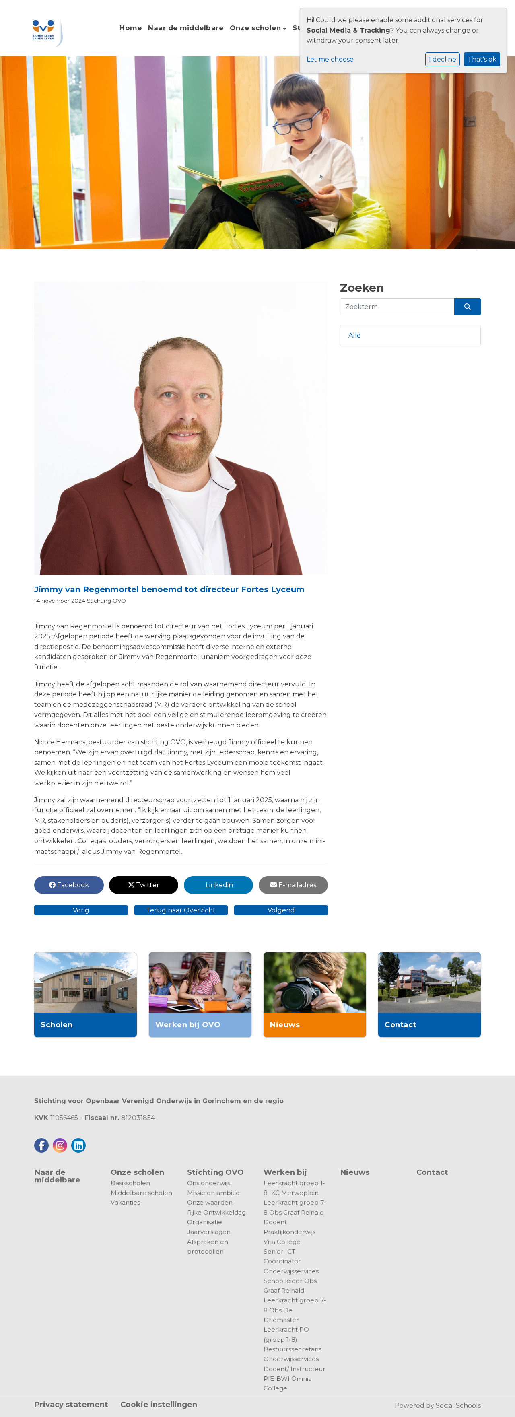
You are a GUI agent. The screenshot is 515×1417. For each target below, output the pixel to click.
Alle (354, 335)
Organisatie (204, 1222)
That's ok (482, 59)
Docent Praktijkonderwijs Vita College (289, 1232)
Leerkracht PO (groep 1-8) (286, 1334)
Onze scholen (256, 28)
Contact (432, 1173)
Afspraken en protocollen (207, 1246)
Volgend (281, 910)
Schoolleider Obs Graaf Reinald (290, 1285)
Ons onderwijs (208, 1183)
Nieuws (354, 1172)
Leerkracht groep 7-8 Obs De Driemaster (295, 1310)
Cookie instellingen (158, 1404)
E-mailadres (296, 885)
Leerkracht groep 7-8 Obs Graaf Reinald (295, 1207)
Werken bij (285, 1172)
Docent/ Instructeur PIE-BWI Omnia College (294, 1378)
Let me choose (330, 59)
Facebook (72, 885)
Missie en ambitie (213, 1193)
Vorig (81, 910)
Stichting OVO (106, 600)
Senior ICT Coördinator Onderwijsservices (291, 1261)
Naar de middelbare (185, 28)
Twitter (146, 885)
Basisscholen (130, 1183)
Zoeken (362, 288)
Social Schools (458, 1405)
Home (130, 28)
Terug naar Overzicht (181, 910)
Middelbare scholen (141, 1193)
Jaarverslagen (209, 1232)
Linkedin (218, 885)
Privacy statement (71, 1404)
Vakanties (125, 1202)
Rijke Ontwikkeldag (216, 1212)
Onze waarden (210, 1202)
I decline (442, 59)
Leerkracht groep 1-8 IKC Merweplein (294, 1188)
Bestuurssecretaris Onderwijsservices (292, 1354)
